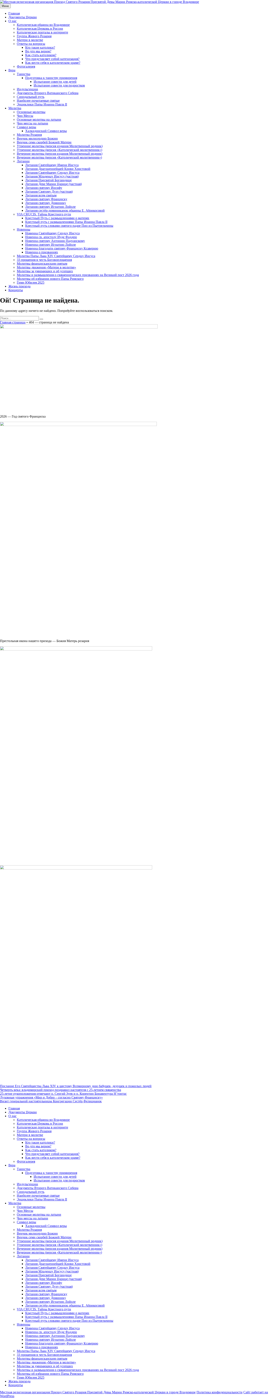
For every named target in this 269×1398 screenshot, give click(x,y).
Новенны (23, 229)
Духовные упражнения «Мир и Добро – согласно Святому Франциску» (51, 1097)
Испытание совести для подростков (59, 85)
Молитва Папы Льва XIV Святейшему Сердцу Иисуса (56, 256)
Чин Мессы (25, 116)
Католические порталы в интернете (42, 32)
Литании (23, 161)
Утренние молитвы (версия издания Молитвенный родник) (60, 146)
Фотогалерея (26, 66)
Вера (11, 70)
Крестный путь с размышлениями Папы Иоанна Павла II (66, 222)
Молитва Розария (29, 134)
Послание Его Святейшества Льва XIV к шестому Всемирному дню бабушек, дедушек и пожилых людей (76, 1086)
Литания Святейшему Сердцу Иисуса (52, 172)
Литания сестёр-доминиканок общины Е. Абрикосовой (65, 210)
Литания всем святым (41, 195)
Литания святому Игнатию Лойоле (50, 206)
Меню (5, 6)
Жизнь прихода (19, 286)
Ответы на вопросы (31, 43)
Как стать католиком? (40, 55)
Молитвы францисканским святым (42, 263)
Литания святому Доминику (45, 203)
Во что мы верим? (38, 51)
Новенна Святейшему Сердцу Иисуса (52, 233)
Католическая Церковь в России (40, 28)
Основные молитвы (31, 112)
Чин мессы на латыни (32, 123)
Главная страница (12, 322)
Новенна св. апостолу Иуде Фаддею (51, 237)
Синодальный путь (30, 97)
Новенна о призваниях (41, 252)
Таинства (23, 74)
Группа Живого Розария (34, 36)
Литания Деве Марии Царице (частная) (53, 184)
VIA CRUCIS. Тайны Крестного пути (44, 214)
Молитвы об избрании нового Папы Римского (50, 278)
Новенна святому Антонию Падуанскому (55, 241)
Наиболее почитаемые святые (38, 100)
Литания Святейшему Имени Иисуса (52, 165)
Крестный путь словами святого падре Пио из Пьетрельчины (69, 225)
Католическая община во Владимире (43, 25)
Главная (14, 13)
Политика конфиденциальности (219, 1392)
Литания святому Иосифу (43, 188)
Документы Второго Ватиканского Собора (47, 93)
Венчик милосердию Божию (37, 138)
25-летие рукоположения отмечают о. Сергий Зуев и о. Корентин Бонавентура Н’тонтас (63, 1093)
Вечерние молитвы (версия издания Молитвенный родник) (59, 153)
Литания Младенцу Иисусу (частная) (52, 176)
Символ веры (26, 127)
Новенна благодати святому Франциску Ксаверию (61, 248)
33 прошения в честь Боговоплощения (44, 260)
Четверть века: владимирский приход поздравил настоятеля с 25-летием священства (60, 1090)
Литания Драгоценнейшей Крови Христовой (57, 169)
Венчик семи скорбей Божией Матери (44, 142)
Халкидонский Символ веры (46, 131)
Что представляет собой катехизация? (52, 59)
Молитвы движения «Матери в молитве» (46, 267)
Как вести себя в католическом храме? (52, 62)
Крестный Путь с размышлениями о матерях (57, 218)
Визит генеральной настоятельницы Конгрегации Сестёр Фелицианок (51, 1101)
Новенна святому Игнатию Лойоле (50, 244)
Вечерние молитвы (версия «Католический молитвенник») (59, 157)
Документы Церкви (22, 17)
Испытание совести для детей (55, 81)
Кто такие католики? (40, 47)
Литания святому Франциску (46, 199)
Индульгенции (27, 89)
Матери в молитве (30, 40)
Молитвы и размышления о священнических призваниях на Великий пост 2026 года (78, 275)
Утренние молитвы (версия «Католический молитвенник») (59, 150)
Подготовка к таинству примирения (51, 78)
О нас (12, 21)
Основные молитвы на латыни (39, 119)
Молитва (14, 108)
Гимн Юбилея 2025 (30, 282)
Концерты (15, 290)
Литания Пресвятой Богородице (48, 180)
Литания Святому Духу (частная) (49, 191)
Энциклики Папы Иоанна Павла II (42, 104)
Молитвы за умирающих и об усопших (45, 271)
